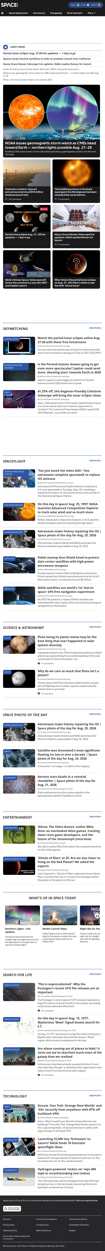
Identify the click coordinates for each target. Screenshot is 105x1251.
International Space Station (14, 472)
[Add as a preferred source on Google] (12, 1208)
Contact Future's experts (46, 1219)
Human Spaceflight (13, 532)
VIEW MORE (95, 328)
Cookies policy (42, 1225)
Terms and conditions (78, 1219)
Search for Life (11, 985)
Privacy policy (9, 1225)
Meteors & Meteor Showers (13, 366)
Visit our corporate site (86, 1200)
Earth (7, 751)
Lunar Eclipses (11, 339)
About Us (7, 1219)
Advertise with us (10, 1230)
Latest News (17, 46)
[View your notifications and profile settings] (88, 4)
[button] (95, 5)
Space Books (10, 828)
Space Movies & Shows (15, 859)
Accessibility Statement (79, 1225)
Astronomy (39, 13)
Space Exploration (18, 13)
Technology (10, 1140)
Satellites (9, 558)
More (90, 13)
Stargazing (56, 13)
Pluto (7, 638)
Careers (72, 1230)
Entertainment (75, 13)
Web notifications (43, 1230)
